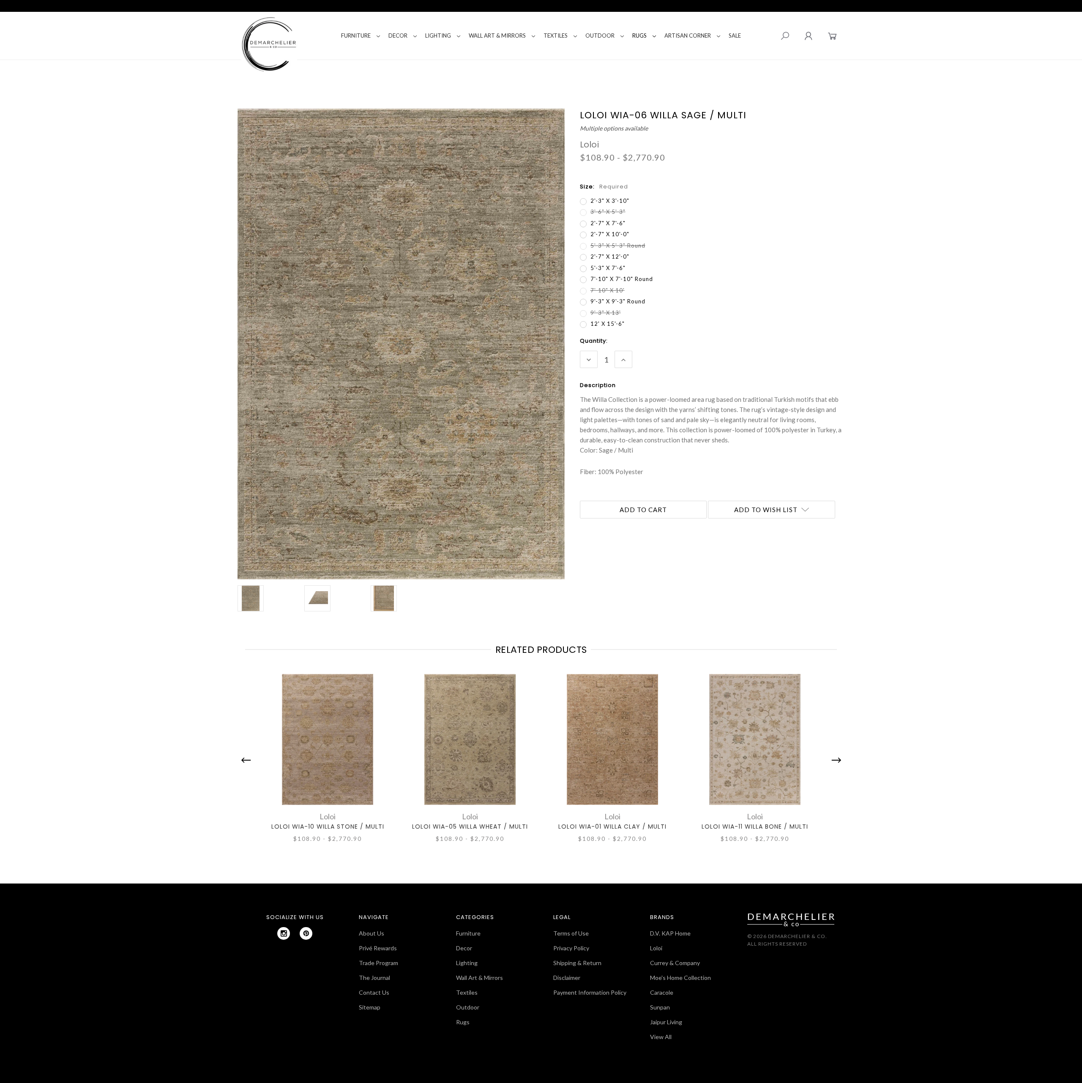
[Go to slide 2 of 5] (834, 760)
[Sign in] (808, 35)
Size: (604, 187)
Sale (735, 35)
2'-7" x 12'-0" (609, 256)
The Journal (374, 977)
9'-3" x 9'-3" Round (617, 301)
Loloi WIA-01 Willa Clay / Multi (612, 826)
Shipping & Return (577, 962)
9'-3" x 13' (605, 312)
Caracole (661, 992)
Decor (397, 35)
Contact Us (374, 992)
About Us (371, 933)
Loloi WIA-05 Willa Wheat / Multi (470, 826)
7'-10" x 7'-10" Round (621, 279)
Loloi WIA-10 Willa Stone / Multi (327, 826)
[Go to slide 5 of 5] (248, 760)
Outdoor (600, 35)
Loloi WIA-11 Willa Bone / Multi (755, 826)
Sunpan (660, 1007)
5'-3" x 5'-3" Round (617, 245)
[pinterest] (306, 933)
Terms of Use (571, 933)
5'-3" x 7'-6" (608, 268)
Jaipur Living (666, 1022)
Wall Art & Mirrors (497, 35)
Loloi (656, 948)
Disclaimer (566, 977)
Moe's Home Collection (680, 977)
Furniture (356, 35)
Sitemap (369, 1007)
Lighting (438, 35)
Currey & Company (675, 962)
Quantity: (594, 341)
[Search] (784, 36)
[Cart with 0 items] (832, 35)
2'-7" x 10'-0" (609, 234)
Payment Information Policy (589, 992)
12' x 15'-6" (607, 323)
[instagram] (283, 933)
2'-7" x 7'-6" (608, 223)
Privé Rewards (378, 948)
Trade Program (378, 962)
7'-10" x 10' (607, 290)
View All (661, 1036)
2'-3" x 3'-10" (609, 200)
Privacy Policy (571, 948)
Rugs (639, 35)
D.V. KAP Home (670, 933)
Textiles (556, 35)
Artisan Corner (687, 35)
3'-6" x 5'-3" (608, 211)
